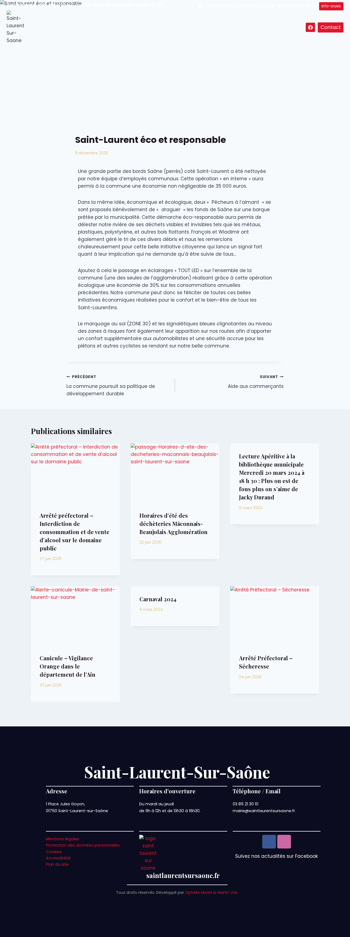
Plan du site (57, 864)
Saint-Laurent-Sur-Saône (177, 771)
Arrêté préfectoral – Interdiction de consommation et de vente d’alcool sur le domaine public (74, 532)
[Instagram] (284, 841)
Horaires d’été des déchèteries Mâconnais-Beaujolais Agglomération (173, 523)
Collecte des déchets (221, 19)
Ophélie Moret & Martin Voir (211, 892)
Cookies (54, 852)
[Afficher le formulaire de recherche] (301, 27)
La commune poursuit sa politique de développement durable (110, 385)
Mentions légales (62, 839)
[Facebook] (310, 27)
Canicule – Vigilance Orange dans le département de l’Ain (67, 666)
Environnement (269, 19)
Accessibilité (58, 858)
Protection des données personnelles (83, 845)
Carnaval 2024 (157, 599)
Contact (330, 27)
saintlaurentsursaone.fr (183, 875)
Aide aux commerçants (256, 382)
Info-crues (331, 6)
